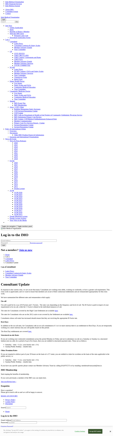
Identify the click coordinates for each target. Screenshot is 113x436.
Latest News (18, 43)
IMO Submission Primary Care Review (28, 117)
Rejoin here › (11, 382)
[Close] (110, 431)
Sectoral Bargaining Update (23, 125)
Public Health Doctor (17, 81)
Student (12, 101)
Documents (14, 133)
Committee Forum (11, 11)
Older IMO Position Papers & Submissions (29, 135)
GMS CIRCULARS (21, 55)
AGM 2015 (18, 214)
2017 (16, 179)
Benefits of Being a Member (19, 32)
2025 (16, 145)
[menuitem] (58, 412)
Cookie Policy (10, 402)
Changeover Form (20, 77)
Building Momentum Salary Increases (27, 109)
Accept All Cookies (95, 431)
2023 (16, 149)
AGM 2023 (18, 198)
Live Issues (18, 83)
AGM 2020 (18, 204)
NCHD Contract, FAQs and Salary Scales (28, 71)
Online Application (16, 28)
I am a (7, 40)
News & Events (10, 139)
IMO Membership (20, 105)
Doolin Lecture (19, 189)
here (56, 311)
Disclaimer (9, 404)
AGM (12, 191)
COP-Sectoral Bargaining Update (26, 111)
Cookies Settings (80, 431)
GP (11, 51)
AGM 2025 (18, 194)
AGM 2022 (18, 200)
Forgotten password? (36, 243)
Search (3, 408)
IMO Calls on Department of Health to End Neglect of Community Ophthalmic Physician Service (48, 115)
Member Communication (23, 121)
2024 (16, 147)
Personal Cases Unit (21, 36)
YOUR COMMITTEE (22, 65)
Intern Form (18, 79)
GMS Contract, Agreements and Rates (27, 57)
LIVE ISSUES (19, 53)
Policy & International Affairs (15, 129)
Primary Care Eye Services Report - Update (29, 123)
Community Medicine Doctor (20, 91)
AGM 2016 (18, 212)
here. (71, 314)
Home (7, 255)
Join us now (25, 250)
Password (4, 422)
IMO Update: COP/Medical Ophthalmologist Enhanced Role (35, 119)
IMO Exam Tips (19, 103)
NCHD (12, 67)
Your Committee (20, 49)
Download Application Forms (20, 38)
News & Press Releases (18, 141)
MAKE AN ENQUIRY (9, 396)
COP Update (18, 113)
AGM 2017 (18, 210)
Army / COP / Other (17, 107)
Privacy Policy (10, 400)
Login (3, 19)
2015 (16, 183)
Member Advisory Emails (23, 47)
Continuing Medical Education (25, 87)
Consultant (13, 41)
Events (12, 161)
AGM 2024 (18, 196)
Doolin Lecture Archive (18, 218)
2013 (16, 187)
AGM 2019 (18, 206)
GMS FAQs (18, 59)
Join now (4, 382)
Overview (13, 131)
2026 (16, 143)
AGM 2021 (18, 202)
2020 (16, 155)
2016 (16, 181)
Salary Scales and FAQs (22, 85)
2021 (16, 153)
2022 (16, 151)
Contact (8, 13)
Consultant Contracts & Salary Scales (27, 45)
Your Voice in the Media (18, 220)
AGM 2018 (18, 208)
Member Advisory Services (23, 63)
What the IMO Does (17, 34)
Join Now (8, 26)
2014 (16, 185)
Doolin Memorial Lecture (18, 216)
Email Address (6, 420)
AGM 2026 (18, 192)
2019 (16, 157)
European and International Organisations (24, 137)
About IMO (9, 9)
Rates (12, 30)
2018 (16, 159)
